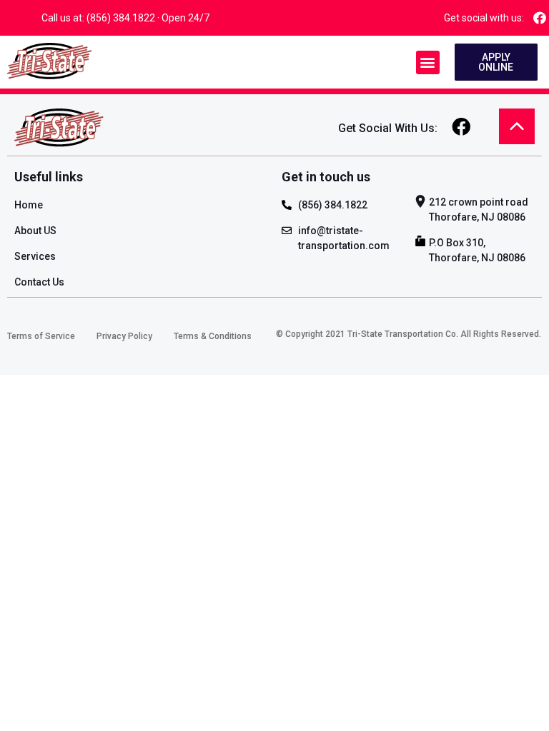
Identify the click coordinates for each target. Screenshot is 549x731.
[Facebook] (540, 17)
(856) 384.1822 (120, 18)
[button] (428, 62)
